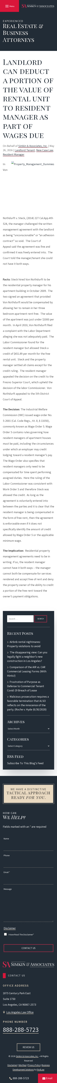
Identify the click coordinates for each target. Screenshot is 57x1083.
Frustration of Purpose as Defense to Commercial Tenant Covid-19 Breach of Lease (25, 686)
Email (7, 872)
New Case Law (44, 150)
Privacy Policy (34, 1065)
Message (8, 889)
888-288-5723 (21, 1029)
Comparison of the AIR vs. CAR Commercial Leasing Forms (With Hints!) (26, 671)
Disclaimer (10, 928)
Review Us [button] (28, 1047)
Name (6, 838)
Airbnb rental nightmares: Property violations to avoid (24, 644)
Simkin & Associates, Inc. (33, 146)
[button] (9, 6)
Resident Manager (13, 154)
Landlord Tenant (25, 150)
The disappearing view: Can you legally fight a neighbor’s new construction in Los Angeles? (27, 656)
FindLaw (40, 1069)
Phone (7, 855)
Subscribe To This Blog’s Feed (25, 763)
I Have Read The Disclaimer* (21, 934)
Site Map (22, 1065)
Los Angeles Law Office (20, 1012)
